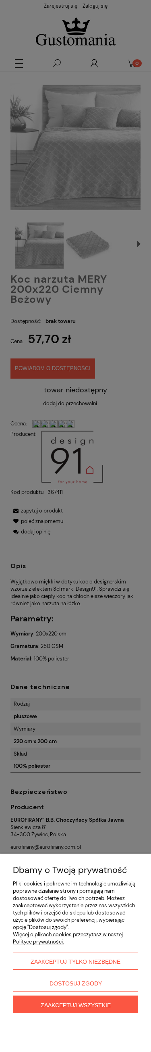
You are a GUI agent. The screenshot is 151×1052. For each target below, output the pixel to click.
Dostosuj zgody (76, 983)
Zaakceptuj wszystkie (76, 1005)
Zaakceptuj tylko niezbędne (75, 961)
